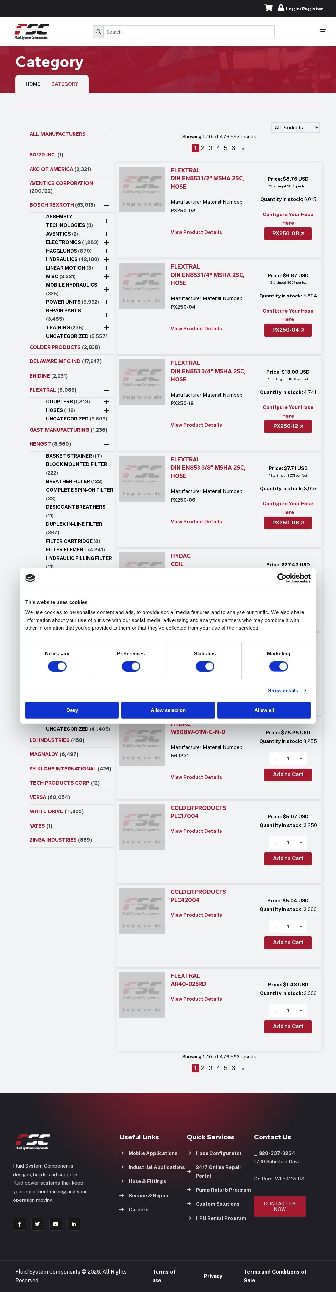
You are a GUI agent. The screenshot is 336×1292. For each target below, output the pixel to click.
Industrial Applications (157, 1167)
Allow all (264, 710)
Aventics (62, 233)
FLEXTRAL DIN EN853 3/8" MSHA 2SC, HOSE (208, 468)
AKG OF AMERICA (60, 169)
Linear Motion (69, 268)
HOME (33, 84)
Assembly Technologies (69, 221)
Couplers (68, 401)
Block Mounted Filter (76, 468)
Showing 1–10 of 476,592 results (219, 136)
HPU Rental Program (221, 1218)
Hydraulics (72, 259)
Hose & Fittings (147, 1181)
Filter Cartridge (73, 541)
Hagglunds (69, 251)
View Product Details (196, 232)
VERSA (50, 797)
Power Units (72, 302)
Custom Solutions (218, 1204)
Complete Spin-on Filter (79, 494)
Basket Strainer (74, 456)
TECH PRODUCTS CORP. (65, 783)
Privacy (213, 1276)
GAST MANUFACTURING (68, 430)
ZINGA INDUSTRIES (61, 840)
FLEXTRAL (53, 390)
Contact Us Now (280, 1206)
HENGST (50, 444)
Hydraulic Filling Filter (79, 562)
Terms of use (164, 1276)
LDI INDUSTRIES (57, 740)
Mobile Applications (153, 1153)
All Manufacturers (58, 134)
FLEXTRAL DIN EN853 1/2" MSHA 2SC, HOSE (207, 179)
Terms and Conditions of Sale (275, 1276)
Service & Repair (149, 1195)
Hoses (60, 410)
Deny (72, 710)
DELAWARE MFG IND (66, 361)
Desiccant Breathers (76, 511)
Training (65, 327)
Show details (283, 690)
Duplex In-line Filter (74, 528)
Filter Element (75, 549)
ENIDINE (49, 376)
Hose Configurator (219, 1153)
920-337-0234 (276, 1153)
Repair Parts (63, 315)
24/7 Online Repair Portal (219, 1171)
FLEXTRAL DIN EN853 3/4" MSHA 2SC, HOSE (208, 371)
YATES (41, 826)
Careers (139, 1209)
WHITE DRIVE (57, 811)
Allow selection (168, 710)
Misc (61, 276)
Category (64, 84)
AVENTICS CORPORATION (61, 187)
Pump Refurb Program (223, 1190)
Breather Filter (74, 481)
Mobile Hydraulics (71, 289)
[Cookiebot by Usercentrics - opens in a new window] (282, 578)
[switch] (125, 666)
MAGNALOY (54, 754)
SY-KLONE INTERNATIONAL (70, 769)
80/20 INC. (46, 155)
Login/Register (303, 8)
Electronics (72, 242)
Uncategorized (77, 336)
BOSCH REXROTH (62, 205)
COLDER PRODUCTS (65, 347)
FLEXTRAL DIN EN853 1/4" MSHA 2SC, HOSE (208, 275)
